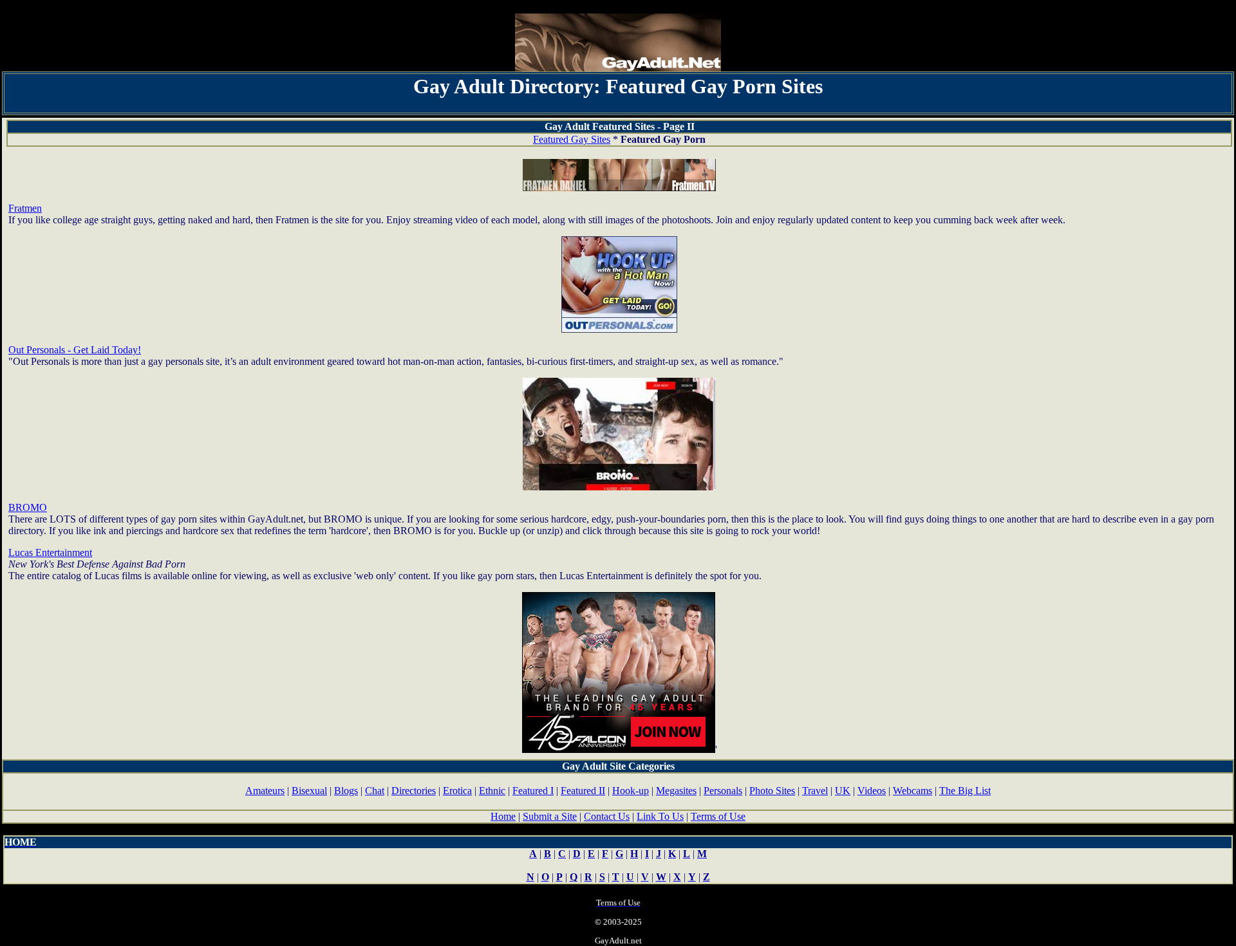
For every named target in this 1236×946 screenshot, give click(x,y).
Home (503, 816)
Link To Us (660, 816)
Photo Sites (772, 790)
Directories (413, 790)
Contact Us (607, 816)
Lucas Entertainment (50, 552)
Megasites (676, 790)
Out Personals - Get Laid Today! (74, 349)
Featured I (533, 790)
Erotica (457, 790)
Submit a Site (550, 816)
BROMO (27, 507)
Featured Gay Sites (571, 139)
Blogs (346, 790)
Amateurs (265, 790)
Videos (871, 790)
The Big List (965, 790)
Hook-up (630, 790)
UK (842, 790)
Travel (815, 790)
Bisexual (309, 790)
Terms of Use (718, 816)
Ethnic (492, 790)
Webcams (912, 790)
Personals (723, 790)
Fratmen (25, 208)
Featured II (583, 790)
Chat (374, 790)
